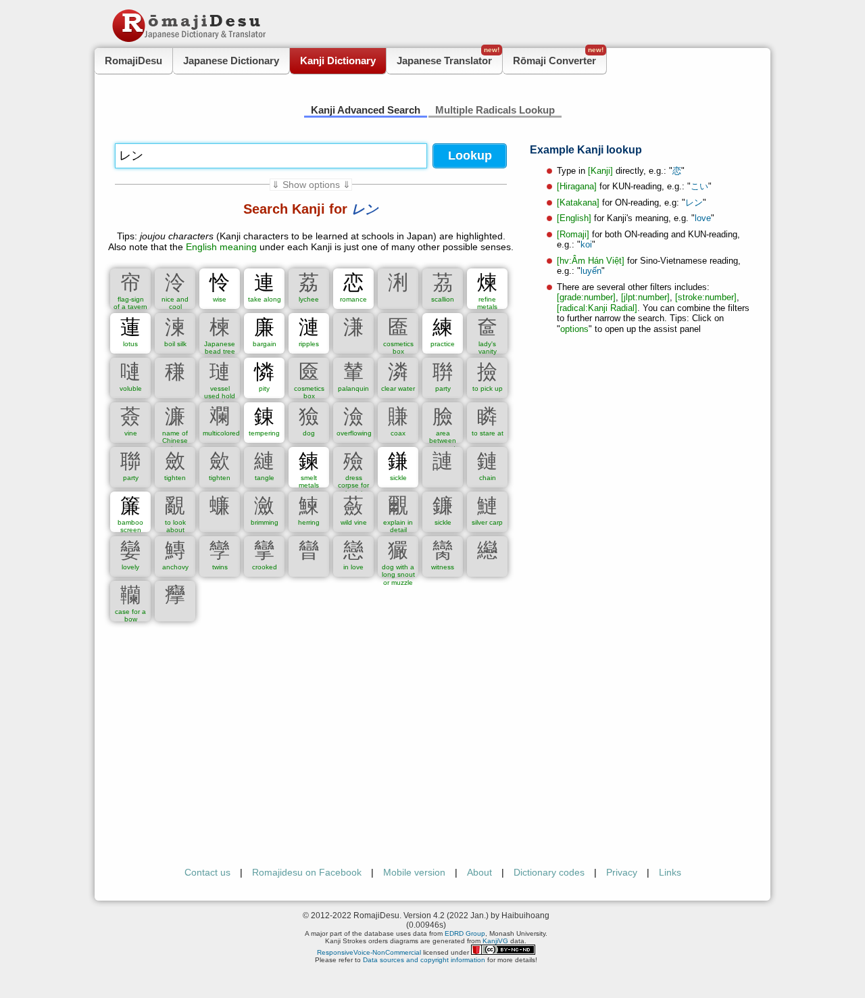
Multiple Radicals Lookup (495, 110)
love (703, 218)
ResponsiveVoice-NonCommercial (369, 952)
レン (694, 202)
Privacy (621, 872)
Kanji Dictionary (338, 60)
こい (699, 186)
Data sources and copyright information (424, 960)
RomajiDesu (133, 60)
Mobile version (414, 872)
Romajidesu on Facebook (307, 872)
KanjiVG (495, 941)
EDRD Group (465, 933)
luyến (590, 271)
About (479, 872)
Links (670, 872)
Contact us (207, 872)
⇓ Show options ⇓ (311, 184)
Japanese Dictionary (231, 60)
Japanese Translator (448, 57)
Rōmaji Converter (558, 57)
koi (586, 244)
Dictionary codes (549, 872)
